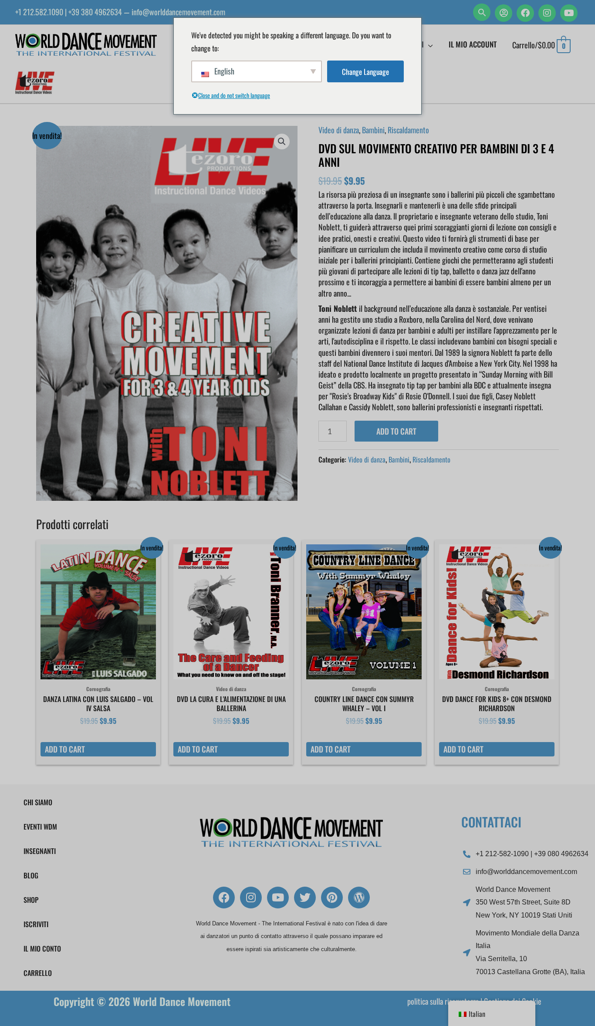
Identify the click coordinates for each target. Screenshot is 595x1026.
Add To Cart (396, 431)
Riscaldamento (408, 129)
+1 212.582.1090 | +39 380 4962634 (68, 11)
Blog (31, 875)
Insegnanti (40, 851)
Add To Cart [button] (65, 749)
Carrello (38, 973)
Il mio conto (42, 948)
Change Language (365, 71)
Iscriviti (36, 924)
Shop (31, 899)
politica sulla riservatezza (443, 1001)
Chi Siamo (38, 802)
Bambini (373, 129)
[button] (481, 12)
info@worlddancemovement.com (178, 11)
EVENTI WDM (40, 826)
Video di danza (338, 129)
